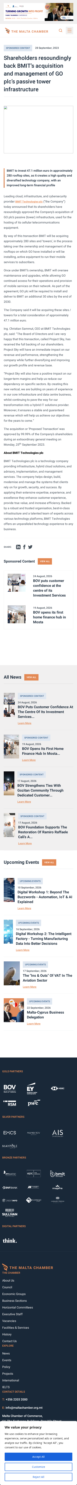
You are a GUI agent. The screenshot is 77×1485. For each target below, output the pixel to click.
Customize (38, 1467)
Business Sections (14, 1301)
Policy (6, 1367)
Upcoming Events (30, 881)
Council (7, 1287)
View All (45, 561)
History (7, 1334)
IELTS (6, 1387)
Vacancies (9, 1321)
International (10, 1380)
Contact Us (9, 1341)
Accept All (38, 1456)
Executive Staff (12, 1314)
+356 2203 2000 (16, 1399)
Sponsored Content (18, 48)
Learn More (24, 723)
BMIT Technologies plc (29, 202)
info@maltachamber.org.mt (24, 1408)
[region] (38, 1453)
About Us (8, 1280)
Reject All (38, 1477)
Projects (7, 1373)
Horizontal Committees (17, 1307)
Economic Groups (14, 1294)
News (6, 1353)
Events (6, 1360)
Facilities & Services (15, 1327)
